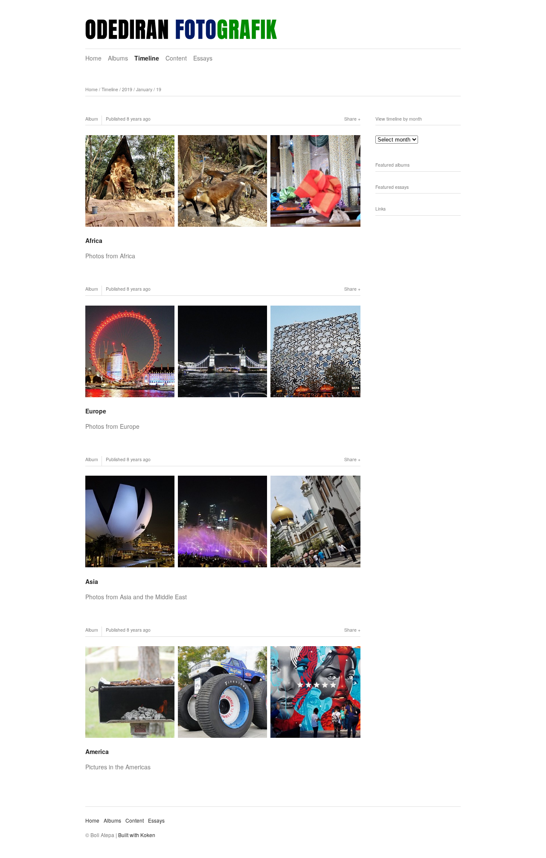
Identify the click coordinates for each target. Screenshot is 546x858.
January (144, 89)
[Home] (181, 29)
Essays (202, 58)
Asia (91, 581)
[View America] (222, 692)
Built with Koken (136, 834)
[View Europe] (222, 351)
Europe (95, 411)
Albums (118, 58)
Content (176, 58)
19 (158, 89)
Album (91, 119)
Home (93, 58)
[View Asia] (222, 521)
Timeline (146, 58)
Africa (93, 240)
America (97, 751)
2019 (127, 89)
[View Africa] (222, 181)
